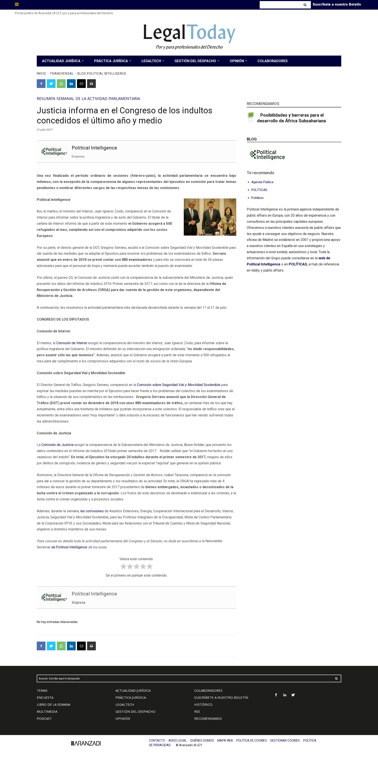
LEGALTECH (125, 704)
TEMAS (42, 690)
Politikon (257, 198)
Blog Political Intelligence (101, 73)
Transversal (62, 73)
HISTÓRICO (203, 704)
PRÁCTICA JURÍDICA (131, 697)
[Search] (305, 4)
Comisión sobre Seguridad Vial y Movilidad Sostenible (178, 385)
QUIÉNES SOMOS (202, 740)
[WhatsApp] (61, 83)
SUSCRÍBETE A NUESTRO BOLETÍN (221, 697)
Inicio (41, 73)
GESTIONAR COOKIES (285, 740)
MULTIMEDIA (47, 711)
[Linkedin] (71, 83)
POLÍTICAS (259, 190)
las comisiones (92, 511)
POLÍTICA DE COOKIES (251, 740)
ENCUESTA (45, 697)
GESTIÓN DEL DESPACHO (135, 711)
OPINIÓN (123, 718)
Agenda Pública (262, 182)
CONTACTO (157, 740)
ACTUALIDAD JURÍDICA (133, 690)
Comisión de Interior (71, 343)
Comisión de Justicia (57, 445)
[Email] (81, 83)
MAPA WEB (225, 740)
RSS (197, 711)
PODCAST (44, 718)
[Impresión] (91, 83)
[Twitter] (51, 83)
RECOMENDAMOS (208, 718)
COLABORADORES (208, 690)
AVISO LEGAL (177, 740)
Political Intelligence (94, 148)
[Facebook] (41, 83)
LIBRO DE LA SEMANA (53, 704)
